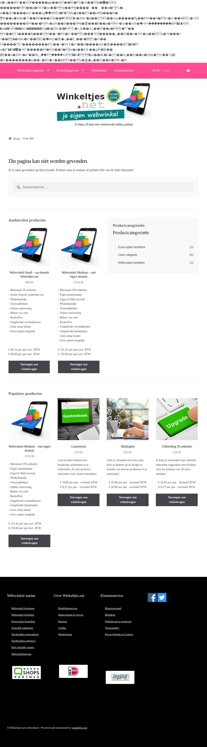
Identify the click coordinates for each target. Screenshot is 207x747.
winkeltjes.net (79, 727)
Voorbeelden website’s (23, 640)
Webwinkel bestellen (131, 262)
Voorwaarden (112, 627)
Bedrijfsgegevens (68, 70)
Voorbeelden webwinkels (25, 634)
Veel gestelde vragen (22, 647)
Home (16, 138)
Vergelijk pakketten (22, 627)
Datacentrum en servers (70, 614)
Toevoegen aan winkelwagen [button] (29, 367)
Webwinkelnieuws (21, 653)
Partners (62, 621)
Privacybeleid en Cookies (119, 634)
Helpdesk (110, 614)
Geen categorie (127, 254)
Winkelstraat (99, 70)
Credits (62, 627)
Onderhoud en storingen (118, 621)
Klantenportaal (123, 70)
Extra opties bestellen (131, 247)
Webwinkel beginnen (30, 70)
